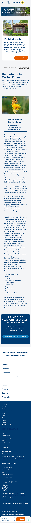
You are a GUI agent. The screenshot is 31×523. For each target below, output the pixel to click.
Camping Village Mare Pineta (15, 67)
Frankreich (6, 397)
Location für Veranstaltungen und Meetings (13, 456)
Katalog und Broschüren (8, 469)
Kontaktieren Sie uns (7, 467)
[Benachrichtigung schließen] (27, 21)
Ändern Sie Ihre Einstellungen (16, 514)
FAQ (3, 472)
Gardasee (6, 373)
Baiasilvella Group (6, 438)
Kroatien (5, 389)
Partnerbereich (6, 435)
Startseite (6, 67)
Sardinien (6, 365)
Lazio (4, 381)
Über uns (4, 433)
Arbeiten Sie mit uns (7, 443)
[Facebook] (3, 482)
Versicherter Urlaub (7, 477)
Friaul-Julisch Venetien (11, 377)
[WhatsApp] (16, 482)
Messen (4, 440)
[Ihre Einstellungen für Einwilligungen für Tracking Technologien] (28, 520)
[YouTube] (6, 482)
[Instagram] (9, 482)
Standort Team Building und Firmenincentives (13, 458)
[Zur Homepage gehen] (9, 2)
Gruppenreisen (6, 454)
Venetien (5, 369)
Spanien (5, 393)
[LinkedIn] (12, 482)
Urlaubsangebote (6, 451)
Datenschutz (5, 514)
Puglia (4, 385)
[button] (15, 336)
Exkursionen (24, 67)
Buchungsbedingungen (7, 474)
